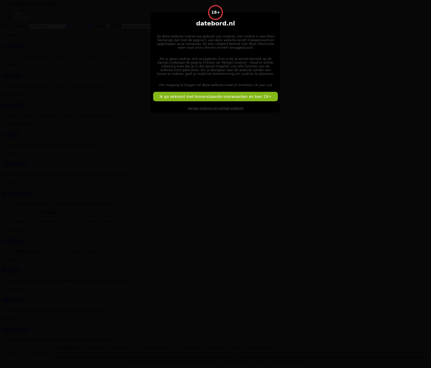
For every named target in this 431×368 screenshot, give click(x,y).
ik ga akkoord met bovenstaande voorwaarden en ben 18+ (216, 96)
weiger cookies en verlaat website (215, 108)
